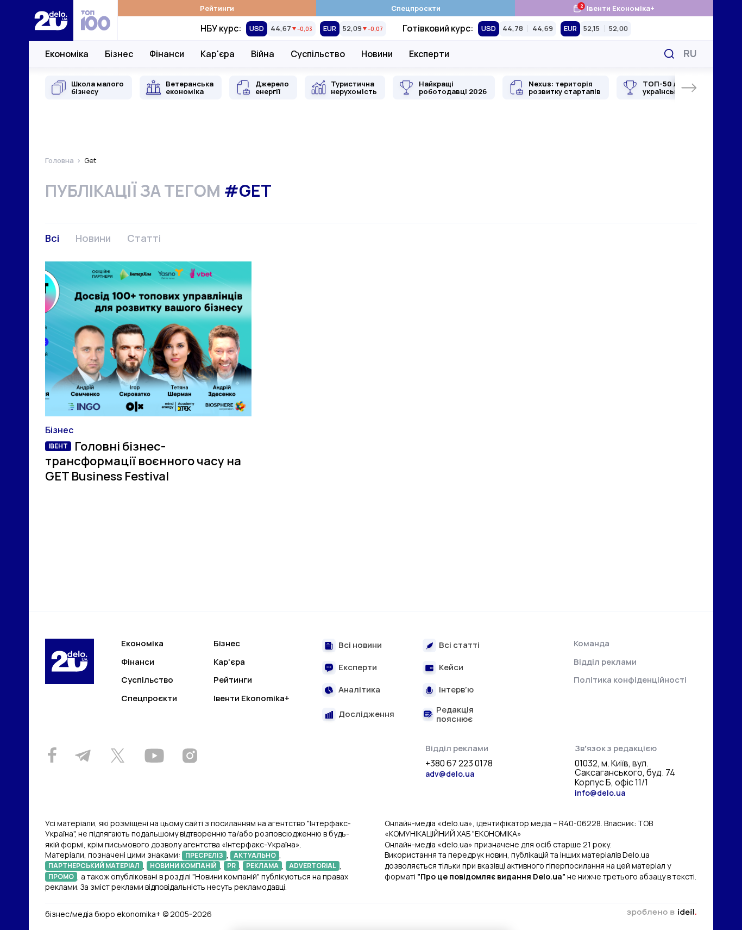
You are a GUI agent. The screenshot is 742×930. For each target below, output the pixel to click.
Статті (144, 238)
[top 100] (95, 20)
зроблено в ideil (661, 912)
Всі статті (459, 645)
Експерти (429, 54)
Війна (262, 54)
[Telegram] (83, 755)
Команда (591, 643)
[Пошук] (669, 54)
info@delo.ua (600, 793)
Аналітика (359, 690)
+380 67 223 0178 (459, 764)
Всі (52, 238)
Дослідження (366, 714)
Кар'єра (217, 54)
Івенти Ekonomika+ (251, 698)
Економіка (67, 54)
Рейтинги (217, 8)
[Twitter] (117, 755)
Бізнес (119, 54)
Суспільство (318, 54)
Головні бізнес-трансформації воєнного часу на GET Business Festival (143, 461)
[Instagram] (189, 755)
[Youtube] (154, 755)
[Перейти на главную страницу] (51, 20)
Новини (377, 54)
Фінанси (166, 54)
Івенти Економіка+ (614, 8)
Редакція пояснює (455, 714)
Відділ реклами (605, 661)
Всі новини (360, 645)
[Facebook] (52, 755)
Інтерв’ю (456, 690)
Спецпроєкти (416, 8)
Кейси (451, 667)
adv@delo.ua (449, 774)
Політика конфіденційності (630, 679)
